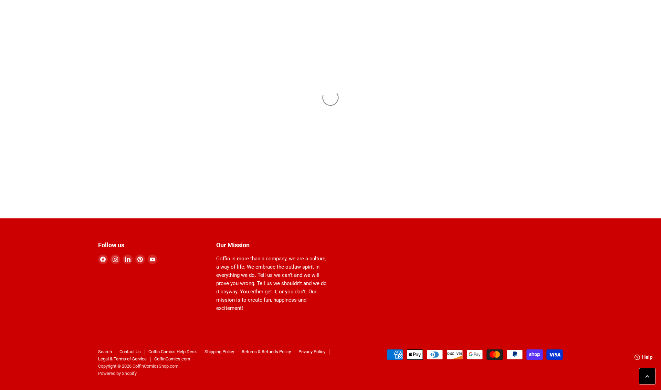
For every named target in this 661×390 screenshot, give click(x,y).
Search (105, 351)
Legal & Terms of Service (122, 358)
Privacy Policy (311, 351)
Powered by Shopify (117, 373)
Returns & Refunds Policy (266, 351)
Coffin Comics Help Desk (172, 351)
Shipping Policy (219, 351)
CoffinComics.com (172, 358)
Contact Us (130, 351)
